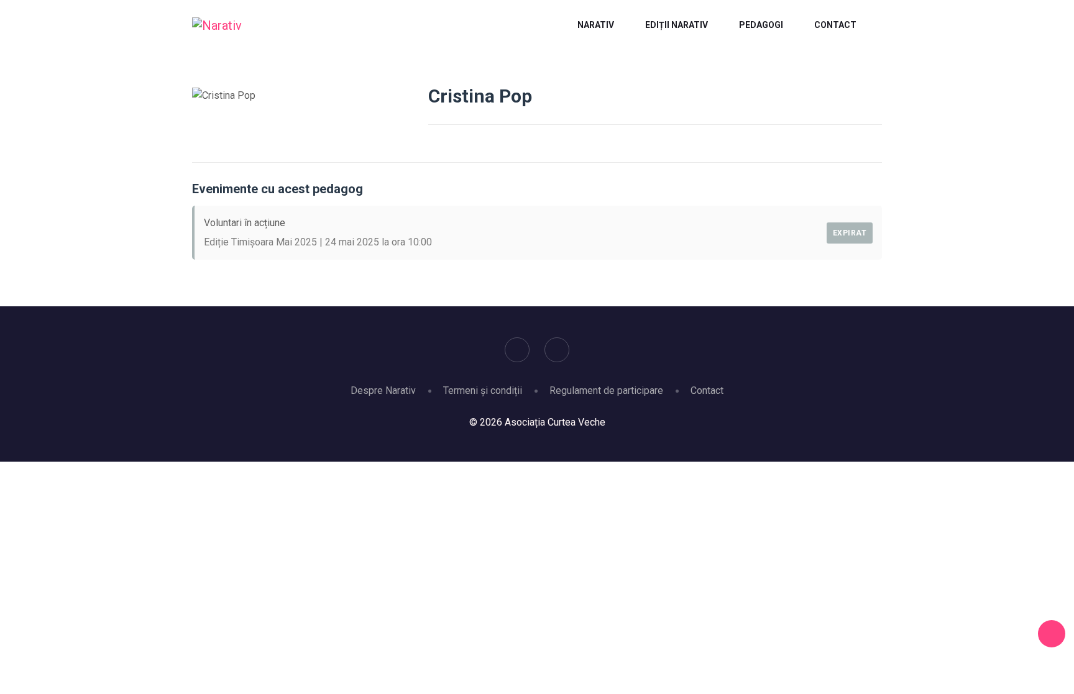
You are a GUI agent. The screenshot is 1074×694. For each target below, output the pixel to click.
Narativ (595, 25)
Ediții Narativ (676, 25)
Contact (835, 25)
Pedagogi (761, 25)
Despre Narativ (383, 390)
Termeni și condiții (482, 390)
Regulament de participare (606, 390)
